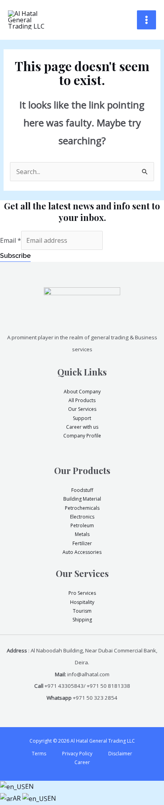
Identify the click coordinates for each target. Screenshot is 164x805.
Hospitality (82, 602)
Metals (82, 534)
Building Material (82, 498)
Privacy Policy (77, 753)
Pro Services (82, 593)
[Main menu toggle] (146, 19)
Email (10, 240)
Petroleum (82, 525)
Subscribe (15, 255)
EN (29, 786)
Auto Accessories (82, 552)
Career (82, 762)
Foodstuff (82, 490)
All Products (82, 400)
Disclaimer (120, 753)
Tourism (82, 611)
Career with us (82, 427)
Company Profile (82, 435)
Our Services (82, 409)
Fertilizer (82, 543)
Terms (39, 753)
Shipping (82, 619)
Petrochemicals (82, 508)
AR (17, 798)
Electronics (82, 516)
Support (82, 418)
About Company (82, 391)
